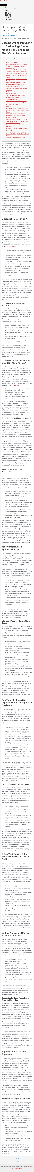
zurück (17, 1158)
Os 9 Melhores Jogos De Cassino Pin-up (17, 121)
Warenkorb (8, 19)
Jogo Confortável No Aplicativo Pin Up (16, 73)
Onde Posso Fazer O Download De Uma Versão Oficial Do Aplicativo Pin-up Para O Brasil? (17, 133)
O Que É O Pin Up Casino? (13, 123)
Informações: (9, 106)
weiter (17, 1161)
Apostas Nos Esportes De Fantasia (15, 137)
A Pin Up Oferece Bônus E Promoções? (16, 71)
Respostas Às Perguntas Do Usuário (16, 97)
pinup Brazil (5, 35)
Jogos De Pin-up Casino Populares (15, 95)
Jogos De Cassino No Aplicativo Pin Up (16, 119)
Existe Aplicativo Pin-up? (12, 62)
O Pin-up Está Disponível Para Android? (16, 64)
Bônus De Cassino (11, 117)
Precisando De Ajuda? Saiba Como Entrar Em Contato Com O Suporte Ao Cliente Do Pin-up (17, 110)
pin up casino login (11, 246)
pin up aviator (15, 385)
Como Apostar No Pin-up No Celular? (16, 70)
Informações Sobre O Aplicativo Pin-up (16, 101)
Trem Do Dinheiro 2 (11, 99)
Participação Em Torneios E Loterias (16, 82)
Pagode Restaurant (5, 1)
